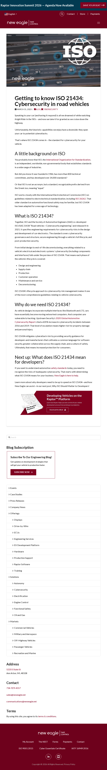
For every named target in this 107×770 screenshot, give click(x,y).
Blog (38, 109)
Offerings (15, 513)
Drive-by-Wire (21, 526)
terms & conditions (47, 716)
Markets (14, 621)
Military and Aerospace (25, 634)
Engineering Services (24, 539)
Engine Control (21, 602)
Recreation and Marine (25, 653)
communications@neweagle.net (21, 701)
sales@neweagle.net (16, 694)
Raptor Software (22, 564)
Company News (17, 507)
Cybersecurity (50, 109)
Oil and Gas (19, 615)
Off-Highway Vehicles (24, 640)
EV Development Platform (26, 545)
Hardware (19, 551)
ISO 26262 (80, 198)
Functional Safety (22, 608)
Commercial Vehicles (24, 627)
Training (18, 570)
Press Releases (17, 500)
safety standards (59, 368)
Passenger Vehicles (23, 646)
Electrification (21, 596)
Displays (18, 519)
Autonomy (19, 583)
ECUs (17, 532)
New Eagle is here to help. (66, 375)
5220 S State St (13, 669)
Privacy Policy (69, 764)
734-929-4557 (13, 688)
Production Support (23, 558)
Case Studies (16, 494)
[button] (62, 14)
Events (13, 488)
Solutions (14, 577)
